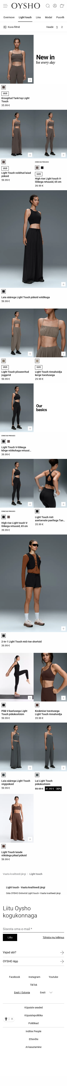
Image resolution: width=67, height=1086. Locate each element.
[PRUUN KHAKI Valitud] (3, 87)
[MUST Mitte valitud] (42, 168)
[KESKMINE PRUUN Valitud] (3, 846)
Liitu (10, 937)
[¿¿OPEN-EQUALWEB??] (9, 1019)
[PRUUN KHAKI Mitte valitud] (8, 441)
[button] (62, 6)
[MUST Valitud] (3, 291)
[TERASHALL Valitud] (3, 775)
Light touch (35, 874)
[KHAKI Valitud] (3, 361)
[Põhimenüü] (6, 6)
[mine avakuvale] (25, 5)
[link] (55, 6)
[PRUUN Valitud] (37, 705)
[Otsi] (48, 6)
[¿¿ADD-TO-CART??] (30, 80)
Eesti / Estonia (22, 992)
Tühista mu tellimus (53, 937)
